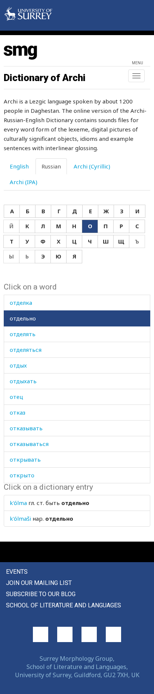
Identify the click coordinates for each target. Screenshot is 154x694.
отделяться (25, 349)
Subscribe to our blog (41, 594)
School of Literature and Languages (63, 605)
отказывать (26, 428)
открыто (22, 475)
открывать (25, 459)
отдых (18, 365)
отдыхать (23, 381)
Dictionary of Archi (45, 77)
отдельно (23, 318)
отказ (17, 412)
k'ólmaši (20, 518)
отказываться (29, 443)
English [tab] (19, 166)
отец (16, 396)
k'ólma (18, 502)
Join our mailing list (39, 582)
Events (17, 571)
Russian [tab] (51, 166)
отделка (21, 302)
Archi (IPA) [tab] (23, 182)
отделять (23, 334)
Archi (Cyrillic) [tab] (92, 166)
